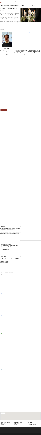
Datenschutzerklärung (32, 424)
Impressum (30, 422)
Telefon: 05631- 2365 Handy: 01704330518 (28, 6)
